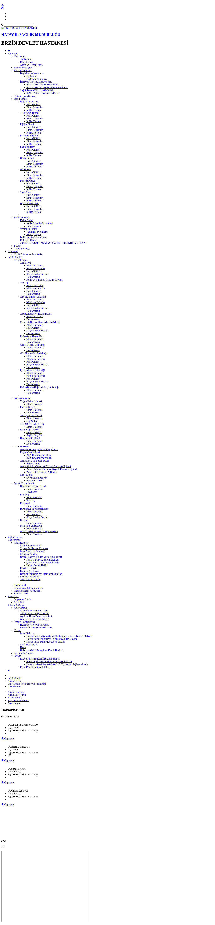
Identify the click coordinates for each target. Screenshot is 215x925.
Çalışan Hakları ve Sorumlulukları (43, 562)
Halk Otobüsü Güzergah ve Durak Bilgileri (41, 650)
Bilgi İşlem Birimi (29, 101)
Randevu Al (20, 585)
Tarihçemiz (25, 59)
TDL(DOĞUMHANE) (32, 424)
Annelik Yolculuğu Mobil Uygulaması (39, 449)
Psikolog (24, 494)
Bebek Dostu (33, 463)
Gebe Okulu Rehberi (36, 477)
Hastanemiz (19, 56)
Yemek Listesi (21, 593)
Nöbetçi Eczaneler (29, 576)
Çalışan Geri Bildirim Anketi (34, 610)
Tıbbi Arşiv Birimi (29, 113)
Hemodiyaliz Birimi (30, 438)
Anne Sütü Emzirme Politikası (41, 472)
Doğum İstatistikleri (30, 452)
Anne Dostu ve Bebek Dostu (34, 460)
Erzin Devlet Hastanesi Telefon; (36, 667)
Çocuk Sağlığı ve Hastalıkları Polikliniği (40, 322)
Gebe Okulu (26, 474)
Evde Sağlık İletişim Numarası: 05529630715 (49, 661)
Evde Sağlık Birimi (29, 429)
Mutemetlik (25, 169)
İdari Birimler (20, 98)
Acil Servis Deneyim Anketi (34, 619)
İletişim (17, 655)
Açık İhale (19, 602)
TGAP (17, 245)
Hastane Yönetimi (23, 70)
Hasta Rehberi (21, 542)
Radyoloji (25, 503)
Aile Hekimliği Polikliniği (33, 296)
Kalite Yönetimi (22, 217)
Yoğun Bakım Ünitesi (31, 401)
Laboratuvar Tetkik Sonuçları (28, 588)
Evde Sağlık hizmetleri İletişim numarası (40, 658)
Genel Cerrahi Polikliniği (32, 344)
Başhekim (31, 76)
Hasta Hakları (27, 158)
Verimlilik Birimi (28, 228)
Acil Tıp (24, 282)
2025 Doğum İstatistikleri (39, 455)
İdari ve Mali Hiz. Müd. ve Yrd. (36, 81)
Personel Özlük (27, 180)
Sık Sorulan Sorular (23, 653)
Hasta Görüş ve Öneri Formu (34, 624)
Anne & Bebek (21, 446)
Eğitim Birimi (27, 124)
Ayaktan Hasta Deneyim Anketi (36, 616)
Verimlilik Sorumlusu (37, 231)
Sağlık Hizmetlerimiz (24, 483)
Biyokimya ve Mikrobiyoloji (34, 508)
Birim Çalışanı (33, 226)
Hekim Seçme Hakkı (36, 565)
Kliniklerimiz (20, 260)
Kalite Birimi (26, 220)
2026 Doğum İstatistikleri (39, 458)
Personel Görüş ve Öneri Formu (36, 627)
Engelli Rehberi (28, 568)
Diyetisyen (31, 491)
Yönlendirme (14, 540)
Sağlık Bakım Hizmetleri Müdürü (36, 90)
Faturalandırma (27, 146)
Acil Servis (25, 262)
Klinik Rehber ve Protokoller (28, 254)
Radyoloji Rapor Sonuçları (27, 590)
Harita (23, 647)
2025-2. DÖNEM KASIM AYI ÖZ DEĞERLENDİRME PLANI (53, 243)
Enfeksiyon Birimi (29, 135)
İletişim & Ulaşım (16, 605)
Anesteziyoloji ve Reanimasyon (36, 313)
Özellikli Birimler (22, 398)
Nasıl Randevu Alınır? (31, 545)
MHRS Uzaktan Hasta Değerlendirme (39, 531)
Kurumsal (12, 53)
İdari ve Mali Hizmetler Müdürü (42, 84)
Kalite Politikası (28, 240)
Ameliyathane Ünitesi (31, 415)
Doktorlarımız (33, 277)
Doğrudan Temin (22, 599)
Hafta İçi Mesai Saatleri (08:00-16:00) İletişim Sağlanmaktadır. (57, 664)
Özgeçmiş (9, 738)
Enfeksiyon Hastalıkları (31, 336)
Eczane (23, 520)
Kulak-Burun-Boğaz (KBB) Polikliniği (39, 387)
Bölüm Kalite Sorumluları (33, 237)
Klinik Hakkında (34, 265)
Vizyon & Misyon (23, 67)
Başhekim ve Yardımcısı (32, 73)
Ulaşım (17, 630)
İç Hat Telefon (33, 110)
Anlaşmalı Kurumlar (30, 579)
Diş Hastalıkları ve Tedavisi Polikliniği (27, 683)
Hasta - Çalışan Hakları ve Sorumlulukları (41, 557)
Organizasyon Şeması (24, 96)
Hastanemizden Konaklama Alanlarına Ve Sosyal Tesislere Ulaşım (59, 636)
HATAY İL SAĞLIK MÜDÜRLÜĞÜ (30, 35)
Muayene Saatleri (28, 554)
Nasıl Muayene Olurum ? (32, 551)
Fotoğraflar (31, 421)
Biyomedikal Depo (29, 203)
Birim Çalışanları (34, 107)
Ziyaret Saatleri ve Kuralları (34, 548)
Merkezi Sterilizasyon (31, 525)
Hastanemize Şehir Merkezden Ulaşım (45, 641)
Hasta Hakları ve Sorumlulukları (42, 559)
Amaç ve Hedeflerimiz (31, 64)
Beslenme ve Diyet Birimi (33, 486)
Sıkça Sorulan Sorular (37, 274)
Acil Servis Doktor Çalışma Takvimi (44, 279)
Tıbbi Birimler (15, 257)
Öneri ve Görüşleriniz (24, 622)
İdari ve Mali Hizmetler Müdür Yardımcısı (47, 87)
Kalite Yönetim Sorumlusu (39, 223)
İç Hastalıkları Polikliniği (32, 370)
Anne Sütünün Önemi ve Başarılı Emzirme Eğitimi (45, 466)
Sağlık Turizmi (15, 537)
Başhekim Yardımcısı (36, 79)
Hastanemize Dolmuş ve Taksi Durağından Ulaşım (51, 639)
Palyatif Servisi (27, 407)
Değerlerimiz (26, 62)
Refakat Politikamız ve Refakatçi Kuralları (41, 573)
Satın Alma (25, 192)
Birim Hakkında (34, 404)
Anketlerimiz (20, 607)
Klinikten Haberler (35, 268)
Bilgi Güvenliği (21, 248)
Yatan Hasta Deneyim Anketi (34, 613)
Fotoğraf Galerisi (34, 480)
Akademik (13, 251)
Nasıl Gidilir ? (33, 104)
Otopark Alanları (28, 644)
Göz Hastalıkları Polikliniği (33, 353)
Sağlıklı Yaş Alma (35, 435)
